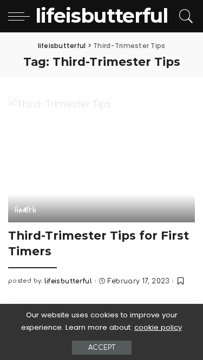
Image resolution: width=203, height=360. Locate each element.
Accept (101, 347)
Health (25, 209)
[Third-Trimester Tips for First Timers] (101, 159)
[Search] (184, 16)
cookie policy (158, 327)
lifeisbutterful (68, 281)
